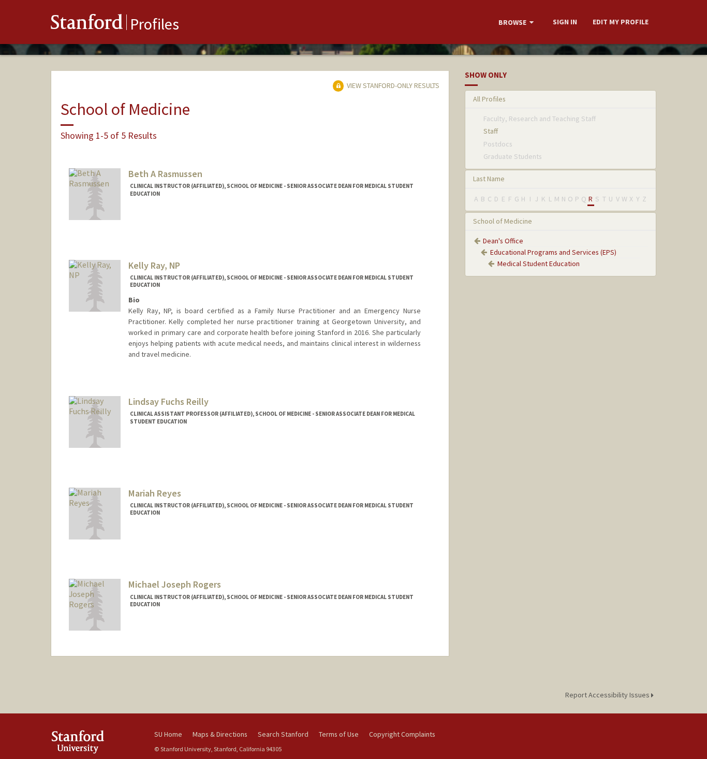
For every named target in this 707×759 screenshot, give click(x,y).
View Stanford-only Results (392, 85)
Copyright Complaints (402, 734)
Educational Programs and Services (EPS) (553, 252)
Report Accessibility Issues (608, 694)
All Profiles (489, 99)
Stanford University (95, 741)
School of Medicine (502, 221)
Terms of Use (339, 734)
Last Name (489, 178)
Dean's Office (503, 240)
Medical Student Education (538, 263)
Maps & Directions (220, 734)
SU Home (168, 734)
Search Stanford (283, 734)
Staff (490, 131)
